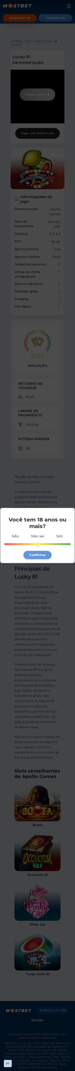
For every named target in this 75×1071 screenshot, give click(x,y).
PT (8, 1063)
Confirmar (37, 555)
